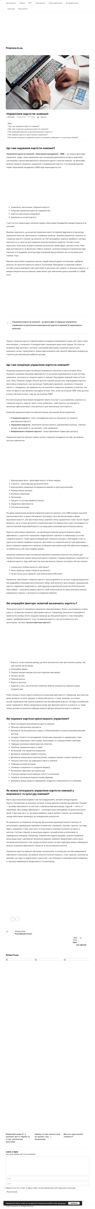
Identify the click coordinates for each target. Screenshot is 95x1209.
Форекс (22, 3)
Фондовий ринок (72, 3)
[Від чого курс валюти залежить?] (76, 1044)
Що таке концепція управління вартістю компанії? (28, 129)
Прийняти (74, 1203)
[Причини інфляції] (82, 939)
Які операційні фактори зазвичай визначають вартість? (31, 131)
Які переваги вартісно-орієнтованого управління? (28, 134)
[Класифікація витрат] (9, 933)
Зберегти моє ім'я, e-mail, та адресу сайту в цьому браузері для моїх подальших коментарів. (41, 1188)
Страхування (40, 3)
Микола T (44, 117)
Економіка (11, 117)
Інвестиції (11, 8)
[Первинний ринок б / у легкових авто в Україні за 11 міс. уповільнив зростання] (18, 1044)
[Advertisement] (47, 28)
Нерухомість (23, 8)
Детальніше (61, 1203)
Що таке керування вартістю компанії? (24, 126)
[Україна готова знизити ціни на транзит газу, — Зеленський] (47, 1044)
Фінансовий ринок (55, 3)
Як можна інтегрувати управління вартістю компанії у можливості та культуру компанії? (43, 137)
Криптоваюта (11, 3)
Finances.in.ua (14, 48)
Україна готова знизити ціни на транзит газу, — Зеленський (47, 1136)
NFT (30, 3)
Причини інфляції (79, 943)
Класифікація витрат (23, 933)
